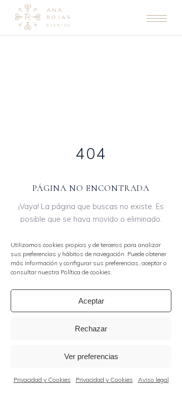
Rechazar (91, 328)
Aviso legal (153, 379)
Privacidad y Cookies (42, 379)
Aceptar (91, 301)
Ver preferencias (91, 356)
